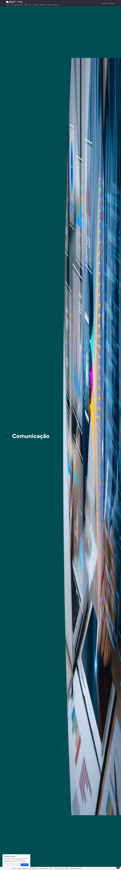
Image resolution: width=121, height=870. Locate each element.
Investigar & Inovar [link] (19, 4)
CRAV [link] (50, 868)
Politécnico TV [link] (25, 868)
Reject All (16, 864)
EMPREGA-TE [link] (43, 4)
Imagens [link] (67, 868)
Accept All (25, 864)
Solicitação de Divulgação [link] (76, 868)
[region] (16, 860)
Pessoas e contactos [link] (16, 868)
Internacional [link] (36, 4)
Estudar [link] (7, 4)
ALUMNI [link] (49, 4)
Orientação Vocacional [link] (58, 868)
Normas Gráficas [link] (34, 868)
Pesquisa (112, 3)
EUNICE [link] (26, 4)
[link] (11, 2)
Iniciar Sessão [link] (105, 3)
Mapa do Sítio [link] (55, 4)
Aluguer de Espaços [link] (43, 868)
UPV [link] (30, 4)
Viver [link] (12, 4)
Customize (8, 864)
